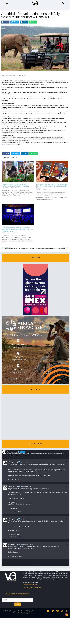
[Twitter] (53, 611)
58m (31, 462)
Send (17, 604)
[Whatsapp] (67, 611)
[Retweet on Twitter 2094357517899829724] (12, 479)
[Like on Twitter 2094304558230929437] (15, 537)
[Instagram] (62, 611)
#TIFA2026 (11, 508)
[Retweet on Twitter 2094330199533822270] (12, 511)
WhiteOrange (25, 613)
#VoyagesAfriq (13, 462)
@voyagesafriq (24, 462)
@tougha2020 (22, 546)
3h (30, 486)
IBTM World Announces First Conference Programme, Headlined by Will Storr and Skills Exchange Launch (17, 229)
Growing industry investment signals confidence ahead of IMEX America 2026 (16, 185)
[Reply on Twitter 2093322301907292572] (9, 556)
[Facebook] (48, 611)
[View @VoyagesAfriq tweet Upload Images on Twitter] (49, 476)
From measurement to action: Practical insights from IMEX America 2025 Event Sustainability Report (52, 186)
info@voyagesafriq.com (30, 584)
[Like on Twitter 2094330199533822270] (15, 511)
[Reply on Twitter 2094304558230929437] (9, 537)
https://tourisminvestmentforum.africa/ (19, 504)
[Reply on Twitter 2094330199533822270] (9, 511)
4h (30, 519)
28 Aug (31, 544)
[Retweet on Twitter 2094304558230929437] (12, 537)
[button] (63, 3)
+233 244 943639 (35, 588)
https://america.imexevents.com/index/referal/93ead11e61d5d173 (27, 475)
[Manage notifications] (66, 614)
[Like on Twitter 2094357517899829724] (15, 479)
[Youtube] (57, 611)
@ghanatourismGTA (14, 534)
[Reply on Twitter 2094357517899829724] (9, 479)
